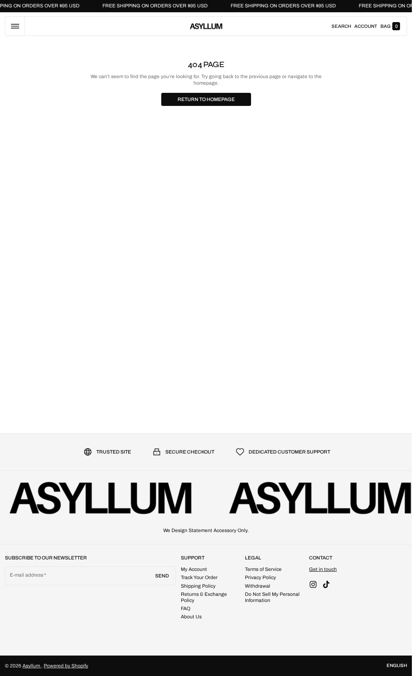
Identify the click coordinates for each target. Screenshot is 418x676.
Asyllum (31, 666)
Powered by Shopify (66, 666)
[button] (14, 26)
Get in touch (323, 569)
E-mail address (27, 575)
